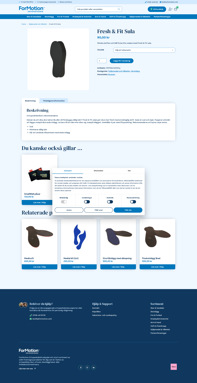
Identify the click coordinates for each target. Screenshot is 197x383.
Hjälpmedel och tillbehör (38, 24)
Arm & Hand (100, 16)
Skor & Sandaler (34, 16)
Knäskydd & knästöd (81, 16)
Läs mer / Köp (39, 202)
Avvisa (69, 210)
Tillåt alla (128, 210)
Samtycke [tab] (68, 171)
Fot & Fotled (63, 16)
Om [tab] (129, 171)
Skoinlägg (49, 16)
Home (24, 24)
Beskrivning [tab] (30, 101)
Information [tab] (98, 171)
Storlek (100, 50)
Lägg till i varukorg (121, 61)
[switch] (87, 201)
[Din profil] (170, 9)
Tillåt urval (98, 210)
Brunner (111, 74)
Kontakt (95, 308)
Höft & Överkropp (117, 16)
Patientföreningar (162, 16)
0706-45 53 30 (152, 2)
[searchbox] (95, 9)
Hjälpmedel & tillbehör (139, 16)
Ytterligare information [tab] (54, 101)
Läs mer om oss (26, 368)
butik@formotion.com (170, 2)
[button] (119, 9)
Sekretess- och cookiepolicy (104, 315)
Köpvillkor (96, 311)
